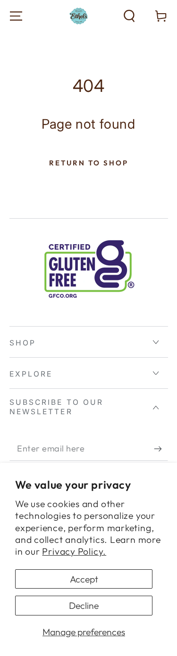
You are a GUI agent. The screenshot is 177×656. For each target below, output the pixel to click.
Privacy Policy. (74, 551)
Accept (84, 579)
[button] (129, 16)
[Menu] (16, 16)
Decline (84, 605)
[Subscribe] (161, 448)
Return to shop (88, 162)
